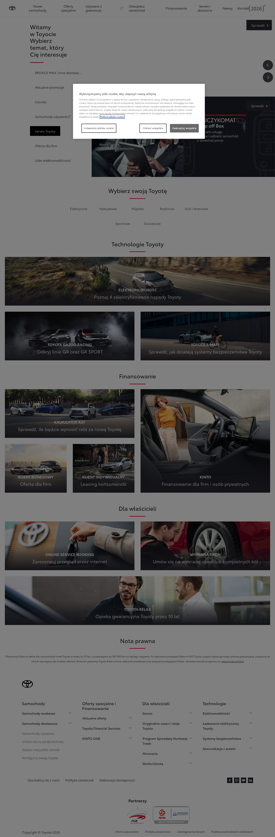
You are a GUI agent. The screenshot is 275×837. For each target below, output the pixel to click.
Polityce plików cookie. (112, 116)
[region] (139, 111)
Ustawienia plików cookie (99, 128)
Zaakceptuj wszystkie (184, 128)
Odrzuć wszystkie (153, 128)
